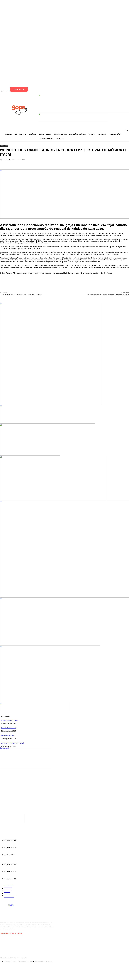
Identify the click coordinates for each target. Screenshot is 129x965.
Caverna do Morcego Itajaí (9, 861)
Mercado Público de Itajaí (8, 728)
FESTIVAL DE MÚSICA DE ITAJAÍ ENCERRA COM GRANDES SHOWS (21, 295)
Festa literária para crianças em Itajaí (13, 844)
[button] (126, 129)
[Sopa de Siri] (1, 160)
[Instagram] (7, 946)
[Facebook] (22, 165)
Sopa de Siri (8, 159)
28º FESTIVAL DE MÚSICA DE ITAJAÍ (12, 743)
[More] (49, 165)
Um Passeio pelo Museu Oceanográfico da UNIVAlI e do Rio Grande (108, 295)
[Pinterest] (36, 165)
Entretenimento (4, 145)
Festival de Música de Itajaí (9, 720)
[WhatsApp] (43, 165)
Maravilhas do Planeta (8, 735)
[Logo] (19, 110)
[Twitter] (29, 165)
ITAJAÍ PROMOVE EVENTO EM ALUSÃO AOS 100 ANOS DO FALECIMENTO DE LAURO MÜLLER (31, 852)
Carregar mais (5, 748)
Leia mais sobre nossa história (11, 933)
